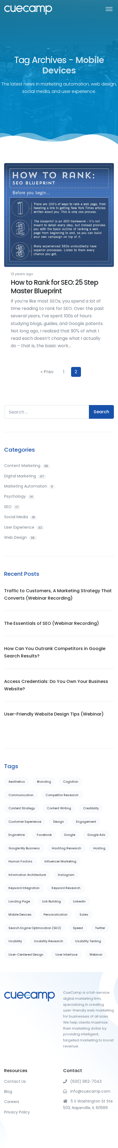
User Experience (23, 527)
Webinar (95, 954)
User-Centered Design (26, 954)
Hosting (99, 848)
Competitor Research (62, 795)
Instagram (66, 875)
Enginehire (17, 835)
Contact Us (15, 1081)
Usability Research (48, 941)
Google (69, 835)
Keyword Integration (24, 888)
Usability (15, 941)
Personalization (56, 914)
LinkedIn (79, 901)
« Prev (47, 372)
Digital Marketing (24, 476)
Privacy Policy (17, 1112)
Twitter (100, 928)
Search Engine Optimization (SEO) (35, 928)
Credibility (91, 808)
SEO (11, 506)
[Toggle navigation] (109, 8)
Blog (8, 1091)
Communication (21, 795)
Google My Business (24, 848)
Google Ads (96, 835)
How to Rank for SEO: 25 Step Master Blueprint (54, 286)
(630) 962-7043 (84, 1081)
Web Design (19, 537)
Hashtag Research (66, 848)
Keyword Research (66, 888)
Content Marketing (26, 465)
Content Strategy (22, 808)
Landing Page (19, 901)
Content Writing (59, 808)
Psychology (18, 496)
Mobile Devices (20, 914)
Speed (78, 928)
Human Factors (20, 861)
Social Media (19, 517)
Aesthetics (17, 781)
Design (58, 821)
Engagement (86, 821)
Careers (11, 1101)
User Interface (66, 954)
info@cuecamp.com (88, 1091)
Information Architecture (27, 875)
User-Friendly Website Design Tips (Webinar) (54, 714)
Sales (84, 914)
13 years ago (22, 274)
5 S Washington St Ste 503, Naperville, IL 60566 (88, 1104)
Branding (44, 781)
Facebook (44, 835)
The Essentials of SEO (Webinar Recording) (51, 623)
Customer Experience (25, 821)
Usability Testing (88, 941)
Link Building (51, 901)
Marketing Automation (28, 486)
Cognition (70, 781)
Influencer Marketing (60, 861)
